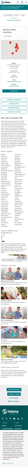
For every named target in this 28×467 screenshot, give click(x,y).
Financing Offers (14, 104)
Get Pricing (14, 91)
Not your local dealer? (14, 20)
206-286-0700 (14, 77)
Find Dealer (15, 398)
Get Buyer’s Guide (14, 394)
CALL (13, 8)
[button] (8, 463)
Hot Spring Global (7, 428)
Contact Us (18, 425)
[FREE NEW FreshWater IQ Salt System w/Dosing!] (14, 258)
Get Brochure (14, 401)
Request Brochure (14, 108)
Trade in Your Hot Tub (14, 112)
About (4, 425)
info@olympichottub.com (14, 81)
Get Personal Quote (14, 389)
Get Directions (14, 68)
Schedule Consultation (14, 99)
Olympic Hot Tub (14, 86)
